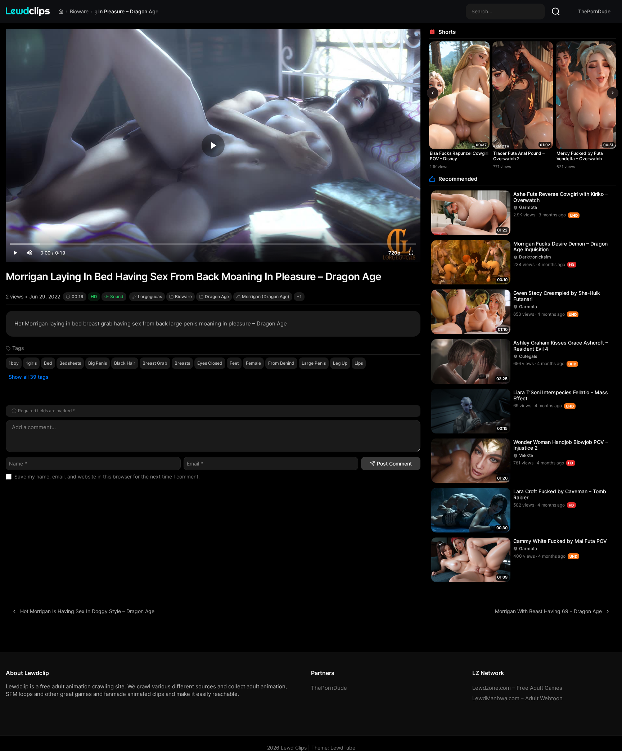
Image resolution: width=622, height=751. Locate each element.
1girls (31, 363)
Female (253, 363)
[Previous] (432, 93)
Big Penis (97, 363)
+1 (299, 296)
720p (394, 253)
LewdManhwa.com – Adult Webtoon (517, 698)
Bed (48, 363)
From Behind (281, 363)
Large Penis (314, 363)
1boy (14, 363)
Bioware (79, 11)
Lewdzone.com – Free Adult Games (517, 687)
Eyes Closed (209, 363)
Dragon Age (217, 296)
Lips (359, 363)
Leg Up (340, 363)
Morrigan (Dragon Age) (265, 296)
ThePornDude (594, 11)
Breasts (182, 363)
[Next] (612, 93)
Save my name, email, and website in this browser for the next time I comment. (107, 476)
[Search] (556, 11)
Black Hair (124, 363)
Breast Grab (155, 363)
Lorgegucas (150, 296)
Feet (234, 363)
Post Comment (394, 463)
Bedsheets (70, 363)
